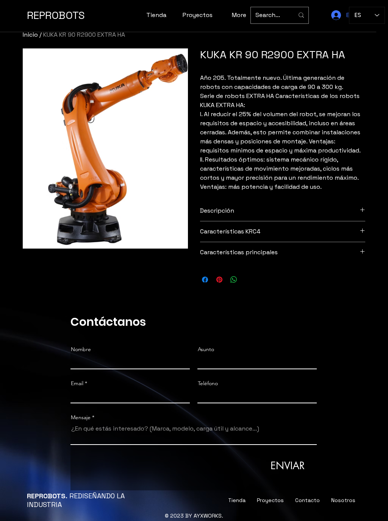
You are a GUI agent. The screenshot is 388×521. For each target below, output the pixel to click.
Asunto (206, 349)
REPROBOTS (56, 15)
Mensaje (81, 417)
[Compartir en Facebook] (205, 279)
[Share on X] (248, 279)
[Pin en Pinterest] (219, 279)
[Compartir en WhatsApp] (233, 279)
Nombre (81, 349)
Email (77, 383)
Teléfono (208, 383)
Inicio (30, 35)
